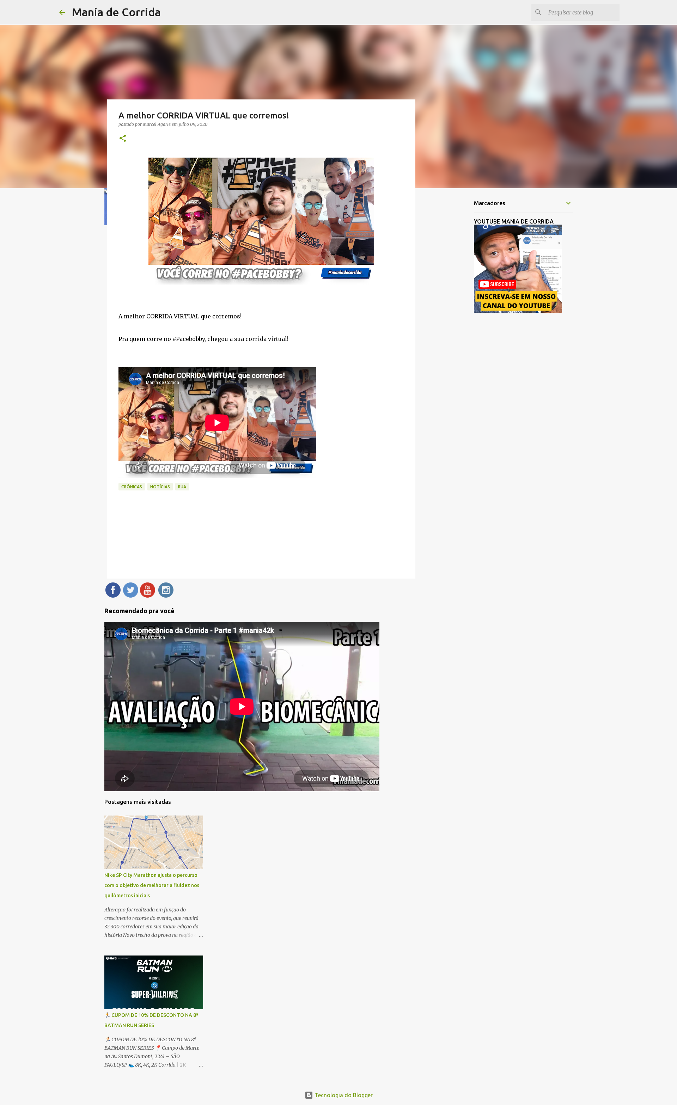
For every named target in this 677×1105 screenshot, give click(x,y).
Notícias (160, 486)
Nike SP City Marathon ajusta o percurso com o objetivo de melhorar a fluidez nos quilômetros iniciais (151, 885)
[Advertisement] (451, 304)
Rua (182, 486)
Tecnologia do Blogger (343, 1095)
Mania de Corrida (116, 12)
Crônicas (131, 486)
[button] (122, 139)
